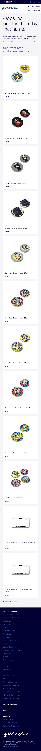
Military (6, 628)
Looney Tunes (8, 647)
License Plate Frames (11, 685)
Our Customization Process (13, 698)
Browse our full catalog (10, 42)
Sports (5, 666)
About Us (6, 716)
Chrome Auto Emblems (11, 679)
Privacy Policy (8, 720)
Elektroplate (9, 8)
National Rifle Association (12, 640)
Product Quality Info (10, 723)
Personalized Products (11, 618)
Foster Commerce (12, 747)
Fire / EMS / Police (10, 631)
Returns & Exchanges (11, 726)
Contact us (14, 602)
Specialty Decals (9, 689)
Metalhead (7, 634)
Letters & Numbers (10, 615)
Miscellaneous (8, 660)
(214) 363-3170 (7, 2)
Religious (6, 637)
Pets (4, 663)
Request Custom (34, 10)
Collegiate (7, 621)
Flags (5, 644)
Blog (5, 711)
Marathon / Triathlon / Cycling (14, 650)
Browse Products (34, 6)
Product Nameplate (10, 682)
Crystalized (7, 653)
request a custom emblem (29, 42)
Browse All (7, 670)
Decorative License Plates (12, 692)
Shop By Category (10, 611)
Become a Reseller (10, 704)
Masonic (6, 657)
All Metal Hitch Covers (11, 695)
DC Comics (7, 624)
